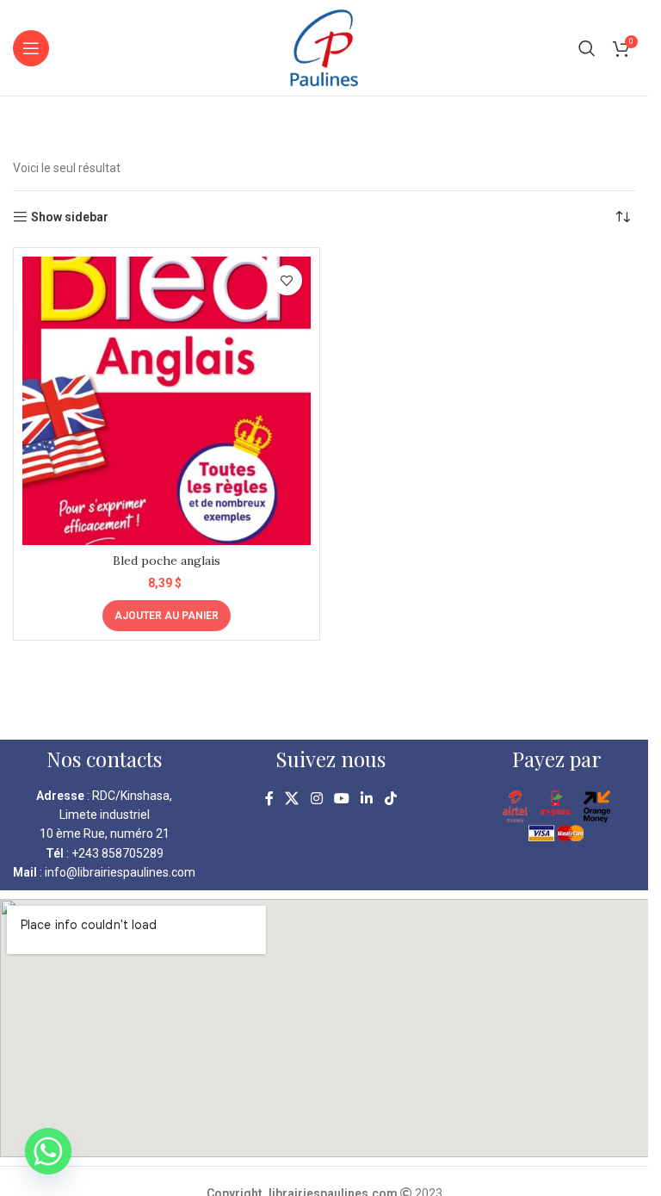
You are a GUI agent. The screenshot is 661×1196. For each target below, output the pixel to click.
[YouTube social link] (341, 799)
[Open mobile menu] (31, 48)
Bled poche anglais (166, 560)
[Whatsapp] (48, 1151)
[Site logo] (324, 46)
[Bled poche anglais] (166, 401)
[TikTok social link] (390, 799)
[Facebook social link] (269, 799)
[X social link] (292, 799)
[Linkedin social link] (367, 799)
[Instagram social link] (316, 799)
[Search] (587, 48)
